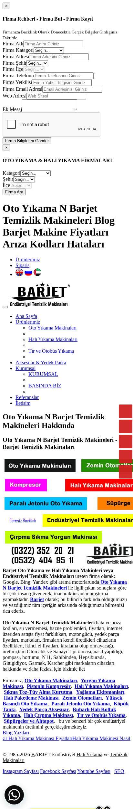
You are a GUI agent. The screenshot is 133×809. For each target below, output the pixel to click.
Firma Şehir (14, 63)
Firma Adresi (16, 56)
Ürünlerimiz (27, 259)
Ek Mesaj (12, 109)
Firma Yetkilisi (17, 82)
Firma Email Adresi (22, 89)
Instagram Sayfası (21, 771)
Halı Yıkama (89, 754)
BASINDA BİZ (44, 385)
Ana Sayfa (26, 316)
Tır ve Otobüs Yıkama (51, 351)
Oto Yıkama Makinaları (52, 327)
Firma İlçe (13, 69)
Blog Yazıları (16, 732)
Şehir (8, 179)
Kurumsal (25, 368)
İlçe (6, 185)
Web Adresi (14, 95)
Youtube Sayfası (93, 771)
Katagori (11, 173)
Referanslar (27, 397)
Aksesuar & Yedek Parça (40, 362)
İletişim (22, 403)
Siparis (22, 265)
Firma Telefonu (18, 75)
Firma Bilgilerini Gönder (27, 140)
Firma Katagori (18, 50)
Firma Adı (13, 43)
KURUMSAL (43, 374)
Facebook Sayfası (58, 771)
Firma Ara (14, 192)
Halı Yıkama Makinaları (52, 339)
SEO (119, 771)
